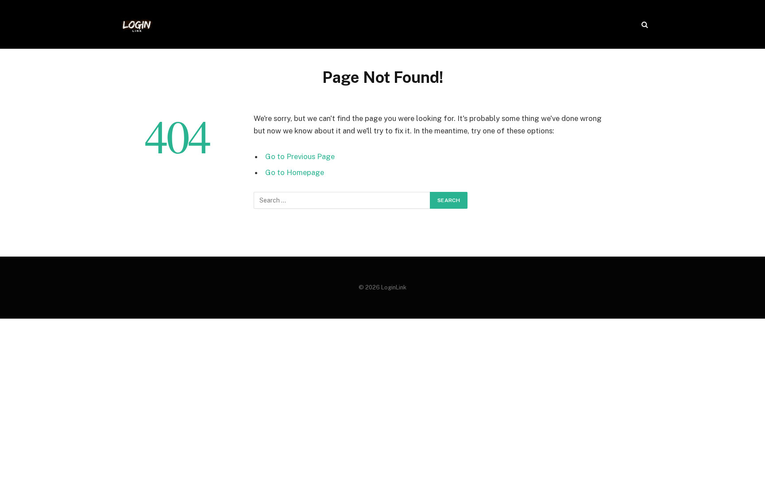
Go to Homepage (294, 172)
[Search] (644, 25)
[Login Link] (137, 24)
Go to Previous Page (300, 156)
